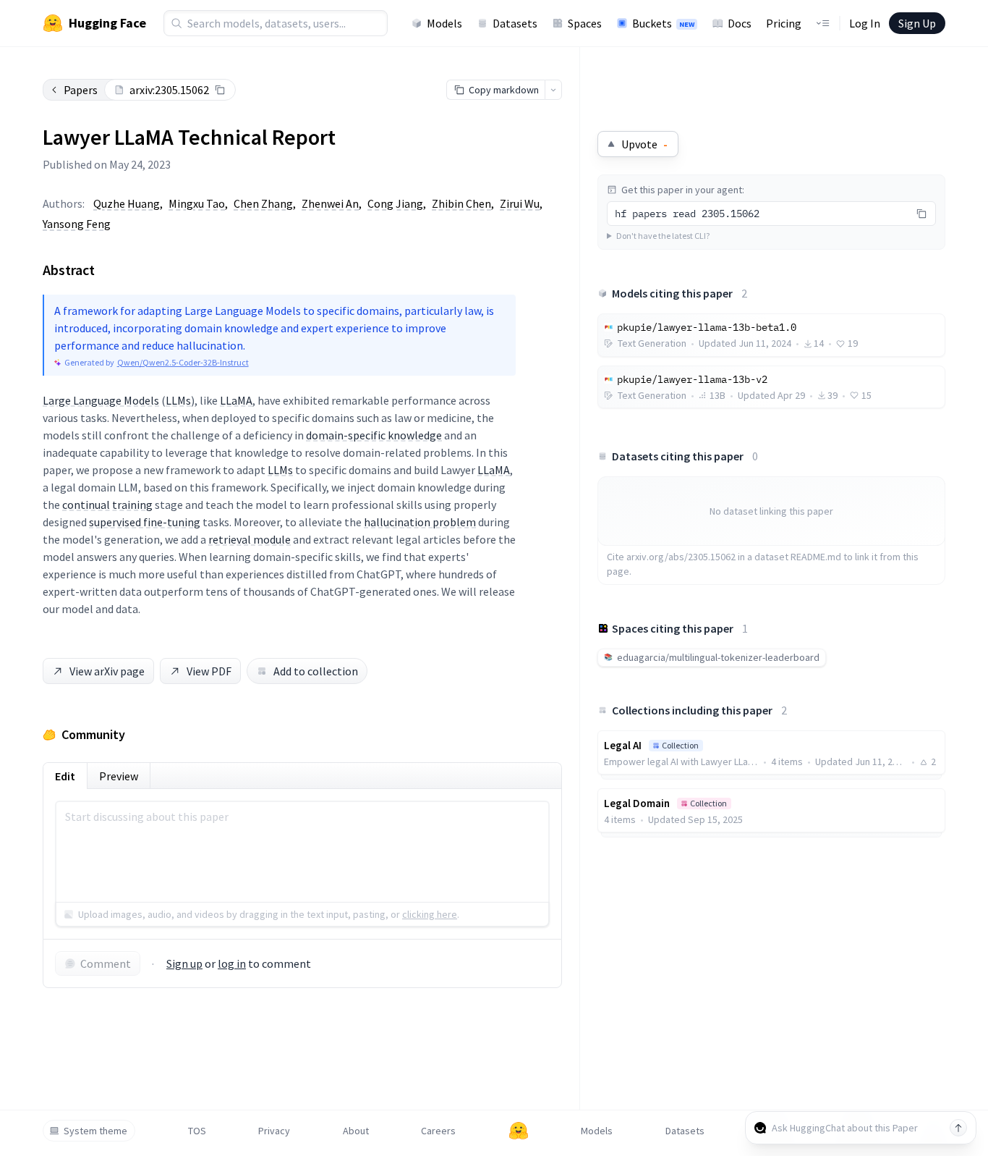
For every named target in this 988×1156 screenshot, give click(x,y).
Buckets (663, 23)
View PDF (209, 671)
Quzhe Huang (126, 203)
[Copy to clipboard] (220, 90)
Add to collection (315, 671)
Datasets (515, 23)
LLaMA (236, 400)
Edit (65, 776)
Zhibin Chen (461, 203)
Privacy (274, 1130)
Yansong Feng (77, 223)
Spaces (585, 23)
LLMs (178, 400)
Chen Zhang (263, 203)
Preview (118, 776)
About (356, 1130)
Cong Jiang (395, 203)
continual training (107, 504)
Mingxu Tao (197, 203)
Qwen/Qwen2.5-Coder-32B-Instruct (183, 362)
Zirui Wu (520, 203)
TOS (197, 1130)
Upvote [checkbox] (644, 144)
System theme (95, 1130)
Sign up (184, 963)
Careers (438, 1130)
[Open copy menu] (553, 90)
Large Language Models (101, 400)
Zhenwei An (330, 203)
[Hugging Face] (518, 1131)
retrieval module (249, 539)
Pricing (783, 23)
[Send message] (958, 1127)
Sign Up (917, 23)
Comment (105, 963)
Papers (81, 90)
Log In (864, 23)
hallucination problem (420, 522)
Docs (739, 23)
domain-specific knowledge (374, 435)
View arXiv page (107, 671)
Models (444, 23)
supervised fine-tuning (144, 522)
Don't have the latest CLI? (663, 235)
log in (232, 963)
